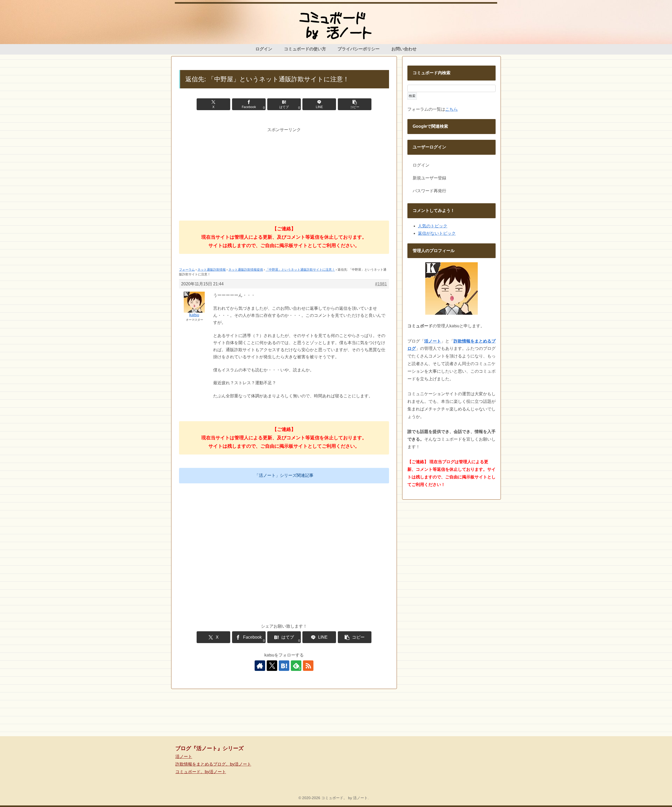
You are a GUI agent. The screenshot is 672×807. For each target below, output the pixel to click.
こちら (451, 109)
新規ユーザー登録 (429, 178)
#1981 (381, 284)
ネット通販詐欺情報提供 (245, 269)
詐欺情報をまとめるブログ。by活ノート (213, 764)
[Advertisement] (284, 170)
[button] (354, 104)
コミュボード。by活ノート (200, 771)
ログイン (421, 165)
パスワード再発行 (429, 191)
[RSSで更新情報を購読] (308, 665)
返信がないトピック (437, 233)
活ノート (183, 756)
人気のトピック (432, 226)
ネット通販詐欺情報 (211, 269)
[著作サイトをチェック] (260, 665)
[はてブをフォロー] (284, 665)
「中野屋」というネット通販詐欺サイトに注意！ (300, 269)
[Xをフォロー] (272, 665)
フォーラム (187, 269)
